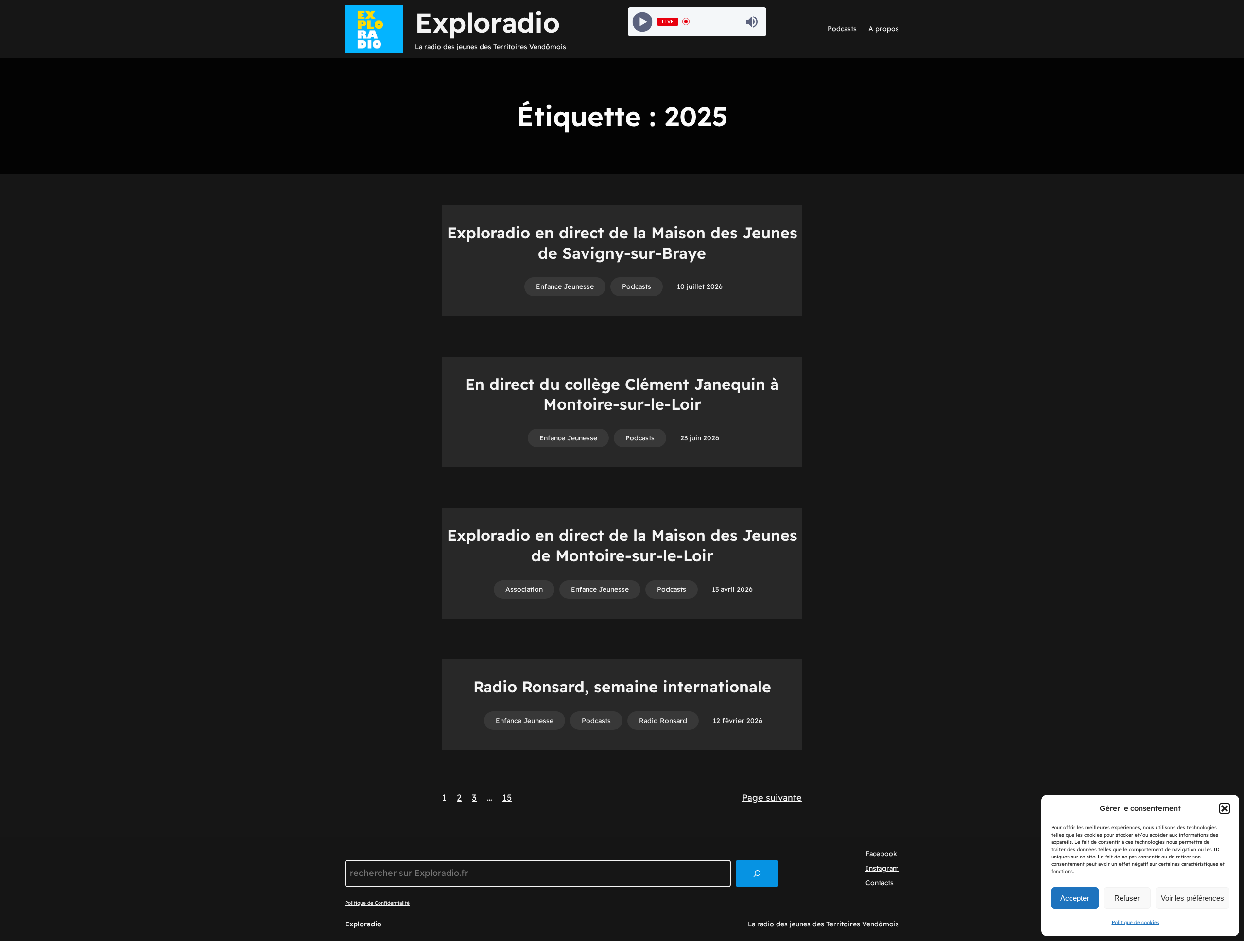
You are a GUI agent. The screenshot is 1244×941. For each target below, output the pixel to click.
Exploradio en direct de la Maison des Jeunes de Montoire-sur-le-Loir (622, 545)
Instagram (882, 868)
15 (507, 797)
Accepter (1074, 898)
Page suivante (772, 797)
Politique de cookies (1135, 922)
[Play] (642, 21)
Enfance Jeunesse (565, 286)
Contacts (879, 882)
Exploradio (487, 22)
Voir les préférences (1192, 898)
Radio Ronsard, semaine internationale (622, 686)
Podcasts (636, 286)
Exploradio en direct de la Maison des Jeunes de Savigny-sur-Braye (622, 243)
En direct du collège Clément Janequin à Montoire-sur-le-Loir (622, 394)
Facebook (881, 853)
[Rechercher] (757, 873)
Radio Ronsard (663, 720)
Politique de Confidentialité (377, 903)
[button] (1224, 808)
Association (524, 589)
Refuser (1127, 898)
